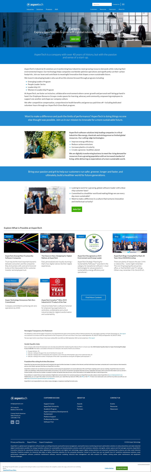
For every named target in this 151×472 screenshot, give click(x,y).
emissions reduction (92, 448)
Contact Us (116, 4)
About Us (121, 9)
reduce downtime (123, 446)
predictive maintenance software (44, 454)
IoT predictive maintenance (121, 452)
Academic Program (50, 409)
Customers (93, 9)
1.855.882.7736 (15, 417)
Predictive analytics (23, 452)
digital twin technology (71, 450)
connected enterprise (76, 452)
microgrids (102, 448)
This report (123, 333)
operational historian (32, 450)
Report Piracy (32, 442)
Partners (80, 409)
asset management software (32, 446)
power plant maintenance (122, 454)
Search (110, 4)
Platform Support (50, 417)
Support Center (49, 404)
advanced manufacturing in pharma (113, 450)
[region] (75, 467)
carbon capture (110, 448)
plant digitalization (45, 450)
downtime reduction (58, 452)
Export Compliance (45, 442)
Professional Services (51, 419)
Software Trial (49, 422)
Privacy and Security (17, 442)
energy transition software (41, 448)
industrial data (36, 452)
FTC (89, 376)
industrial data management (78, 454)
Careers (79, 406)
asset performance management (67, 446)
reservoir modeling (62, 454)
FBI (83, 376)
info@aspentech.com (17, 403)
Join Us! (77, 209)
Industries (30, 9)
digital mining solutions (91, 450)
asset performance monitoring (87, 446)
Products (49, 9)
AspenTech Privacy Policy (9, 470)
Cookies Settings (109, 468)
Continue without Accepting (144, 464)
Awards (79, 404)
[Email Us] (123, 4)
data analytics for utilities (99, 454)
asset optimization (104, 446)
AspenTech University (51, 406)
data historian (56, 450)
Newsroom (112, 9)
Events (112, 404)
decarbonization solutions (71, 448)
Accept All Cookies (122, 468)
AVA (56, 9)
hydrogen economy (126, 448)
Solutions (40, 9)
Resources (103, 9)
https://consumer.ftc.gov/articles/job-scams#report (40, 378)
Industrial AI (21, 450)
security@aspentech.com (115, 375)
